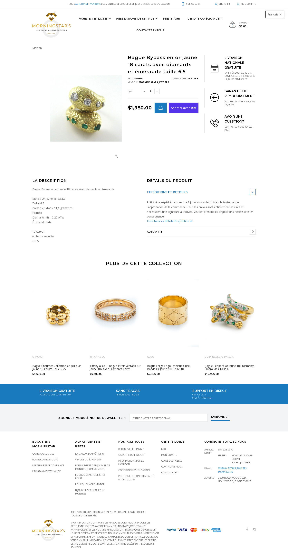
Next (264, 323)
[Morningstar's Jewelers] (51, 24)
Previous (24, 323)
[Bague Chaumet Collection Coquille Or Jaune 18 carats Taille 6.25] (58, 313)
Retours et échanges (131, 449)
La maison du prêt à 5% (89, 453)
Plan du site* (169, 472)
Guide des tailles (171, 460)
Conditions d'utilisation (134, 470)
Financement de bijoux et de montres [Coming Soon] (92, 467)
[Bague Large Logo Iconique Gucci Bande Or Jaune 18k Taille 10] (173, 313)
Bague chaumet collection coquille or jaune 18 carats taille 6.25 (56, 367)
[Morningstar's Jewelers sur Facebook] (247, 529)
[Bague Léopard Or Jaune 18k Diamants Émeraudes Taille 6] (230, 313)
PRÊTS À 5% (171, 18)
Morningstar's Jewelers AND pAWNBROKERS (119, 512)
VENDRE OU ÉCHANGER (204, 18)
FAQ (163, 449)
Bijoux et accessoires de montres (90, 491)
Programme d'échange (46, 471)
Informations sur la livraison (131, 462)
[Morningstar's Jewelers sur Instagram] (254, 529)
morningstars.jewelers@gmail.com (232, 470)
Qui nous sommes (43, 453)
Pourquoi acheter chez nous (90, 476)
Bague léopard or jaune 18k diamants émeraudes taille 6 (229, 367)
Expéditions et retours (167, 192)
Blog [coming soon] (45, 459)
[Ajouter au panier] (161, 108)
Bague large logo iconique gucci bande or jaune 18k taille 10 (168, 367)
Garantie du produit (131, 455)
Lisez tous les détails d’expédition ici (169, 221)
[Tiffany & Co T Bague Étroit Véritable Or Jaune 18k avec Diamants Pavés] (115, 313)
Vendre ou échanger (88, 459)
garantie (154, 231)
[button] (275, 14)
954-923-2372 (225, 449)
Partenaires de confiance (48, 465)
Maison (37, 48)
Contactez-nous (150, 30)
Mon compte (169, 455)
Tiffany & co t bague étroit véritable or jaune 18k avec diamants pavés (115, 367)
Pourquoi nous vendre (89, 484)
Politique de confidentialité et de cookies (136, 477)
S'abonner (220, 417)
